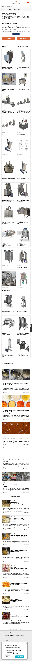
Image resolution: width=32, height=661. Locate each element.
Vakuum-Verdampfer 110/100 (23, 178)
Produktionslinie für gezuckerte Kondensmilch (8, 112)
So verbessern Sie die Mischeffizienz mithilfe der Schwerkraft (15, 384)
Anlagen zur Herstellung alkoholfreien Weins (22, 156)
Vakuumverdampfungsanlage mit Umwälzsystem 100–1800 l (23, 112)
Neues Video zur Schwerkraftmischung (16, 503)
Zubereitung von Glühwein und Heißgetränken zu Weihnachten (19, 615)
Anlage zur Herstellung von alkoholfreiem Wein (23, 134)
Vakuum (9, 38)
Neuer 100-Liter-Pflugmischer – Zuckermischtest (19, 550)
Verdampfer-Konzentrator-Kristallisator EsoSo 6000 (23, 334)
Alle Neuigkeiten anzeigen (16, 629)
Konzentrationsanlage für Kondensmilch (23, 201)
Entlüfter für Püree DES (22, 311)
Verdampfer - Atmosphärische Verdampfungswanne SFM (7, 334)
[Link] (3, 2)
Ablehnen (7, 656)
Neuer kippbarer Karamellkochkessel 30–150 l (16, 438)
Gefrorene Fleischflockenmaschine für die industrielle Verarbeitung (19, 569)
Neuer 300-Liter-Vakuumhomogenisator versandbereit (16, 600)
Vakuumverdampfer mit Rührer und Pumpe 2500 (22, 267)
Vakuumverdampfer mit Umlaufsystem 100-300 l (7, 68)
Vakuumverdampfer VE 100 (22, 355)
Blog (4, 381)
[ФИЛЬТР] (31, 330)
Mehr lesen (26, 512)
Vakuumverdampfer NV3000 (8, 311)
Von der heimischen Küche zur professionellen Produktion (16, 485)
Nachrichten (12, 500)
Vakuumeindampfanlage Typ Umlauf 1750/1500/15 (8, 201)
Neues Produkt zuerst (24, 46)
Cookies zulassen (19, 656)
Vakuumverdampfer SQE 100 (23, 89)
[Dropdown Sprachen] (28, 2)
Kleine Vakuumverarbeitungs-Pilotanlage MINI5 (7, 290)
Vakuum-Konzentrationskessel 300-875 (8, 245)
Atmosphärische (23, 38)
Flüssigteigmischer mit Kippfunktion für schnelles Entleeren (17, 520)
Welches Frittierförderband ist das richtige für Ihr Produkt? (18, 536)
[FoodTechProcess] (16, 2)
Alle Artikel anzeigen (16, 496)
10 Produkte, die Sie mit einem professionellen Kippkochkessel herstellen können (16, 411)
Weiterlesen (26, 392)
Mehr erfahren (16, 653)
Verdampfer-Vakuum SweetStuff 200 (21, 245)
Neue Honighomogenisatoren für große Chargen (19, 584)
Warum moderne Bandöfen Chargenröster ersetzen (14, 460)
